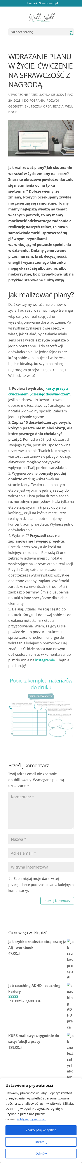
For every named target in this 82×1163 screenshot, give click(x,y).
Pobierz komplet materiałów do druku (41, 684)
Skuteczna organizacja (44, 106)
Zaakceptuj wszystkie (41, 1130)
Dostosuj (41, 1142)
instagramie (45, 660)
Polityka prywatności (31, 1119)
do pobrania (34, 100)
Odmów (41, 1153)
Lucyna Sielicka (51, 94)
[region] (41, 1120)
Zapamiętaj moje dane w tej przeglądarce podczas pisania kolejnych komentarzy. (41, 884)
